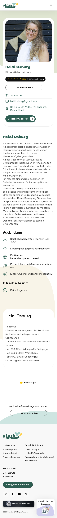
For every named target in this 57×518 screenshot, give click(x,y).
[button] (51, 5)
